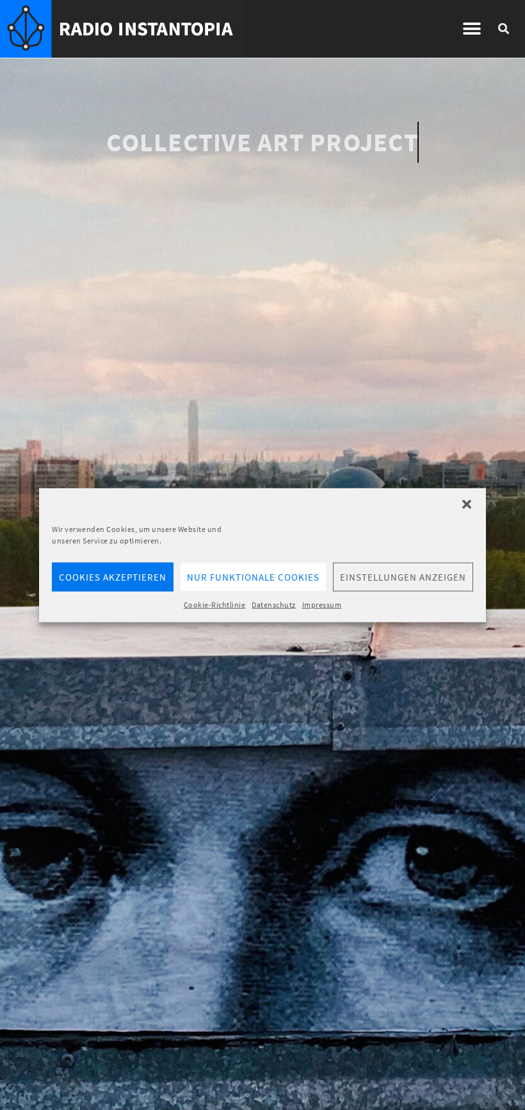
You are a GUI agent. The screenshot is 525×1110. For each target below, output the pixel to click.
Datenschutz (274, 604)
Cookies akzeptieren (112, 576)
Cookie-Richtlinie (215, 604)
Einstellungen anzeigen (403, 576)
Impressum (322, 604)
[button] (466, 504)
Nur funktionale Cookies (253, 576)
